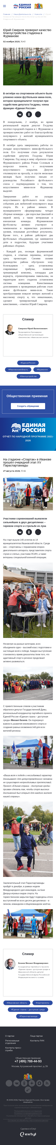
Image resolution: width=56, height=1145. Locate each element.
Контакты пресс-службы (13, 1049)
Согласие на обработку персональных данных (28, 1120)
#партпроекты (42, 1003)
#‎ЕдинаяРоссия (28, 363)
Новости (38, 14)
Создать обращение (28, 406)
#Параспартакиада (29, 1016)
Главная (6, 14)
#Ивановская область (17, 1003)
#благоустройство (28, 376)
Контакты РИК (37, 1040)
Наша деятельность (22, 14)
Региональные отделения (12, 1041)
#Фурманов (42, 369)
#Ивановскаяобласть (18, 369)
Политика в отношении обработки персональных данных (28, 1117)
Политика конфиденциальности (28, 1113)
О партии (9, 1036)
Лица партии (36, 1036)
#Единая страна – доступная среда (28, 1009)
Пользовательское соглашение (28, 1111)
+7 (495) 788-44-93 (28, 1061)
